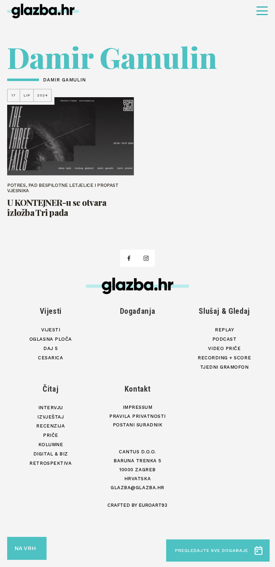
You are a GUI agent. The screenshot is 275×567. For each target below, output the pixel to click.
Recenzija (50, 426)
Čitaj (50, 388)
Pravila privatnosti (137, 416)
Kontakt (138, 388)
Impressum (138, 407)
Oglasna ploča (50, 339)
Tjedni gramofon (224, 367)
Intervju (50, 407)
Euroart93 (153, 505)
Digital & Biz (50, 454)
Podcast (224, 339)
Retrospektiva (50, 463)
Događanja (137, 311)
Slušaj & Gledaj (224, 311)
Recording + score (224, 357)
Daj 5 (50, 348)
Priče (50, 435)
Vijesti (51, 311)
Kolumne (50, 444)
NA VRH (25, 548)
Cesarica (50, 357)
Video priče (224, 348)
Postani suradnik (137, 424)
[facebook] (129, 258)
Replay (224, 329)
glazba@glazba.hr (137, 487)
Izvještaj (50, 417)
